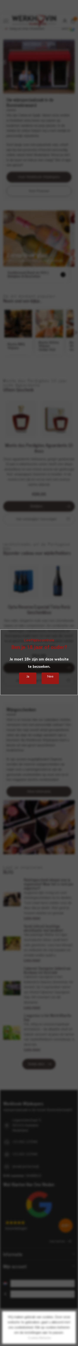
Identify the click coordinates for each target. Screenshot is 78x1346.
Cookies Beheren (39, 1338)
